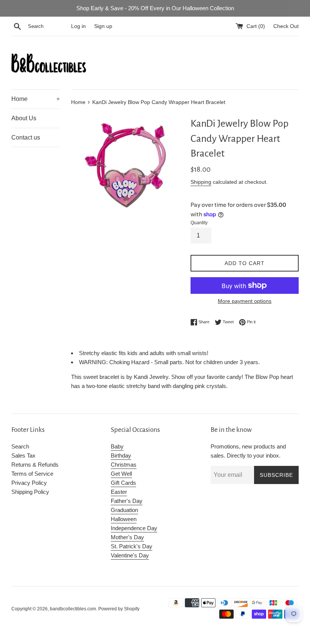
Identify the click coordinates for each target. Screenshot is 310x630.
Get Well (121, 473)
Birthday (121, 455)
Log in (78, 26)
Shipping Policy (30, 492)
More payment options (244, 301)
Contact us (25, 137)
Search (20, 446)
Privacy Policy (29, 482)
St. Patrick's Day (131, 546)
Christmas (123, 464)
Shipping (201, 182)
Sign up (103, 26)
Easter (119, 492)
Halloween (123, 519)
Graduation (124, 510)
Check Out (286, 26)
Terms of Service (32, 473)
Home (35, 99)
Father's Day (127, 501)
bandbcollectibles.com (73, 608)
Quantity (199, 222)
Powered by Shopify (119, 608)
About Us (23, 118)
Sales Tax (23, 455)
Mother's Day (127, 537)
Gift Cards (123, 482)
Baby (117, 446)
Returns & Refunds (35, 464)
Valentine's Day (130, 555)
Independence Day (134, 528)
